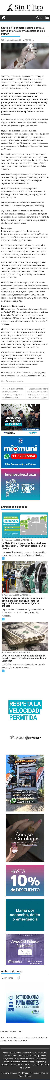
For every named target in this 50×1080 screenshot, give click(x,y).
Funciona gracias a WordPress (14, 1073)
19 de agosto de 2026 (11, 540)
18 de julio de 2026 (10, 652)
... (3, 381)
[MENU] (47, 17)
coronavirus (19, 381)
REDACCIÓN (29, 40)
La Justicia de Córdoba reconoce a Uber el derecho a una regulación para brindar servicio (12, 393)
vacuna (11, 381)
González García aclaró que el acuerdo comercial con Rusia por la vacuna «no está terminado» (37, 393)
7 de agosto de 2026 (11, 595)
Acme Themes (25, 1076)
